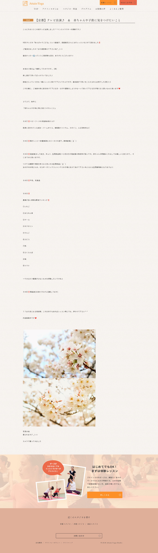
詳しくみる (104, 495)
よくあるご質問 (117, 9)
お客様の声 (100, 9)
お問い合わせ (79, 536)
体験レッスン (106, 2)
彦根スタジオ (79, 524)
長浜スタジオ (92, 524)
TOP (36, 9)
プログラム (86, 9)
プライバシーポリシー (52, 543)
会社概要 (39, 543)
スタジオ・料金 (70, 9)
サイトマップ (68, 543)
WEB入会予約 (126, 2)
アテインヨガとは (50, 9)
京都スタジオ (65, 524)
